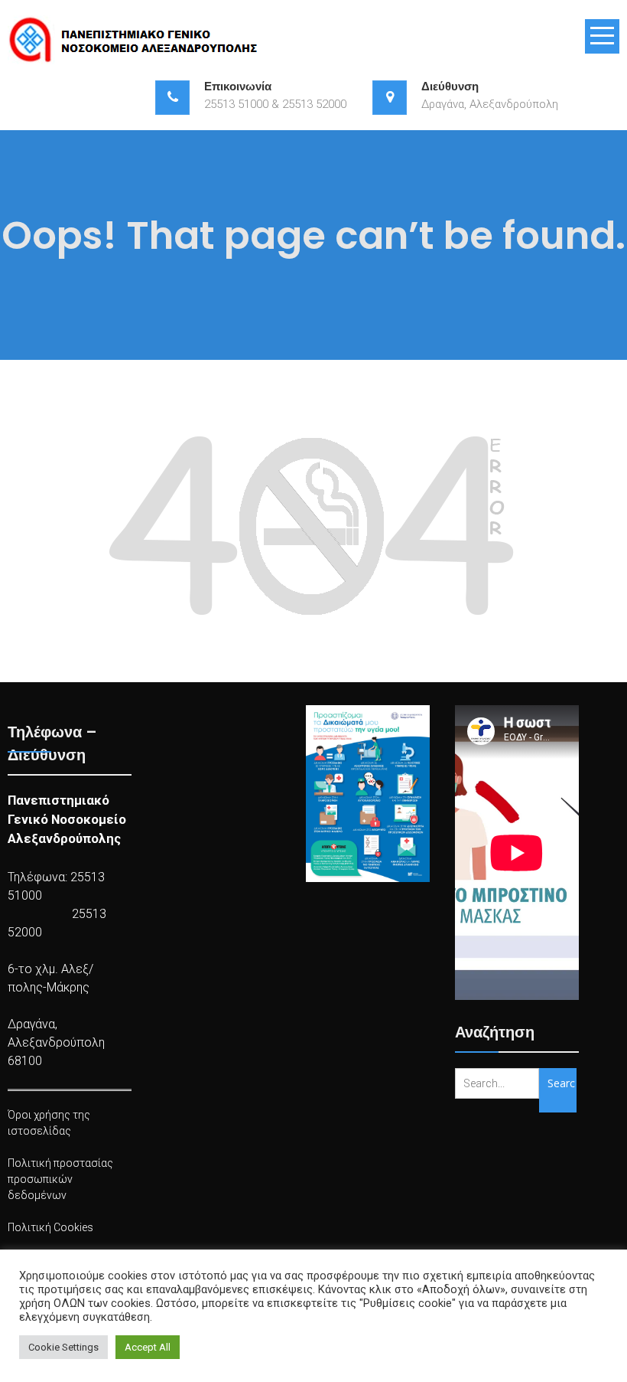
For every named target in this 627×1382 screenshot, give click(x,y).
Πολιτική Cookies (50, 1227)
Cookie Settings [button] (63, 1347)
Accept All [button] (148, 1347)
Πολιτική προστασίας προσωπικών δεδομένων (60, 1179)
